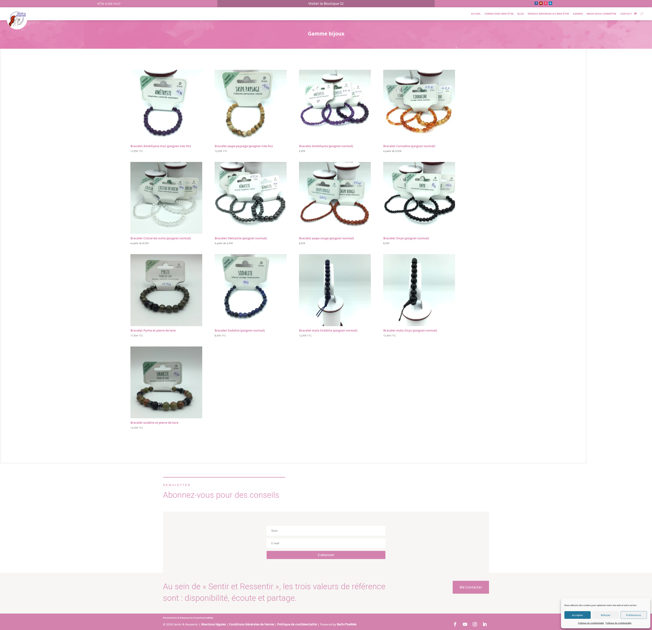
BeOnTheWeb (346, 624)
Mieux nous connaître (601, 13)
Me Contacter (471, 587)
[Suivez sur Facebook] (536, 3)
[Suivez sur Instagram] (545, 3)
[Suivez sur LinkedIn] (550, 3)
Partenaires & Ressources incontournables (188, 618)
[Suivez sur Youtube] (541, 3)
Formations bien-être (499, 13)
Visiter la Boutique (323, 3)
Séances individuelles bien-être (548, 13)
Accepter (577, 615)
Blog (520, 13)
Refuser (605, 615)
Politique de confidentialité (591, 623)
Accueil (476, 13)
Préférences (633, 615)
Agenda (578, 13)
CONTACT (626, 13)
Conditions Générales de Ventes (251, 624)
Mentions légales (213, 624)
